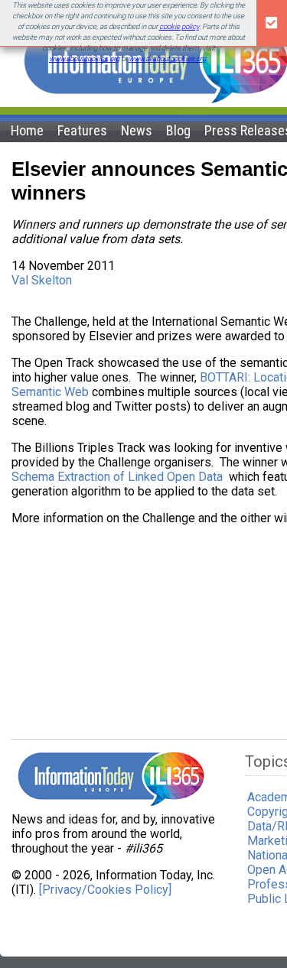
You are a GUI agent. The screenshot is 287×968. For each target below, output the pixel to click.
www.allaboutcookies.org (167, 58)
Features (82, 130)
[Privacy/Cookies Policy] (105, 889)
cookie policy (179, 26)
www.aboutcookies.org (84, 58)
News (136, 130)
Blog (178, 130)
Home (27, 130)
